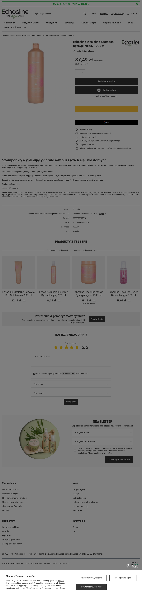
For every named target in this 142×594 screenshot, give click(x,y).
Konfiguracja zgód (123, 578)
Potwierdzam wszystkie (91, 587)
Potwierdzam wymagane (91, 578)
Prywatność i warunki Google (53, 588)
